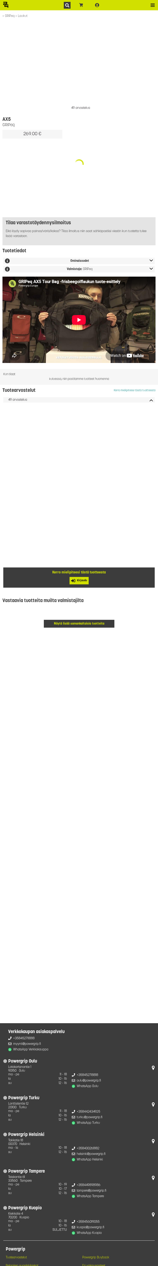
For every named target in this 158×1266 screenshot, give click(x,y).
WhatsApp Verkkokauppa (30, 1049)
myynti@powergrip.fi (27, 1044)
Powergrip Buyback (95, 1257)
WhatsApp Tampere (90, 1196)
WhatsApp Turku (88, 1123)
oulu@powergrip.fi (89, 1080)
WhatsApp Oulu (87, 1086)
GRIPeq (10, 16)
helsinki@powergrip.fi (91, 1154)
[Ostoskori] (81, 5)
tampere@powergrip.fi (91, 1190)
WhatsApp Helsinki (90, 1159)
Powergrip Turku (23, 1098)
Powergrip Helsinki (26, 1134)
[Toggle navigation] (153, 5)
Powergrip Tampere (26, 1171)
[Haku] (67, 5)
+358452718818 (24, 1038)
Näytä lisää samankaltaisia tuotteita (79, 623)
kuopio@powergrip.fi (90, 1227)
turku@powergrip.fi (89, 1117)
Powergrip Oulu (22, 1061)
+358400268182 (88, 1148)
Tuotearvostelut (16, 1257)
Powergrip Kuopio (25, 1208)
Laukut (23, 16)
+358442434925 (88, 1111)
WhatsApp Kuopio (89, 1233)
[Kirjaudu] (97, 5)
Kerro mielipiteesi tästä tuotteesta (135, 390)
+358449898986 (88, 1185)
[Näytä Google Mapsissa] (153, 1068)
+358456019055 (88, 1222)
